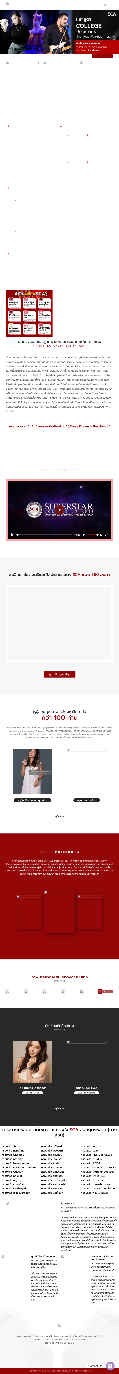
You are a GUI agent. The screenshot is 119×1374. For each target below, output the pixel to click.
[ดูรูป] (13, 991)
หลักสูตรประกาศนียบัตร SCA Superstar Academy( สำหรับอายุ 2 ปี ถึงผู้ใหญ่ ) (33, 129)
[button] (98, 55)
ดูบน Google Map (59, 674)
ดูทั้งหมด (59, 816)
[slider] (44, 534)
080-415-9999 (78, 1339)
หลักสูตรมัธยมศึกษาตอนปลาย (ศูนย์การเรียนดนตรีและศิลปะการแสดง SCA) (32, 191)
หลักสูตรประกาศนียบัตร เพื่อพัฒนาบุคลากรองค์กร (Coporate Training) (84, 191)
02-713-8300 (44, 1339)
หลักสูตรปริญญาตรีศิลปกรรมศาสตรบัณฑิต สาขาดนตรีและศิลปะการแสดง (85, 127)
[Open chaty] (110, 1366)
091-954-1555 (61, 1339)
